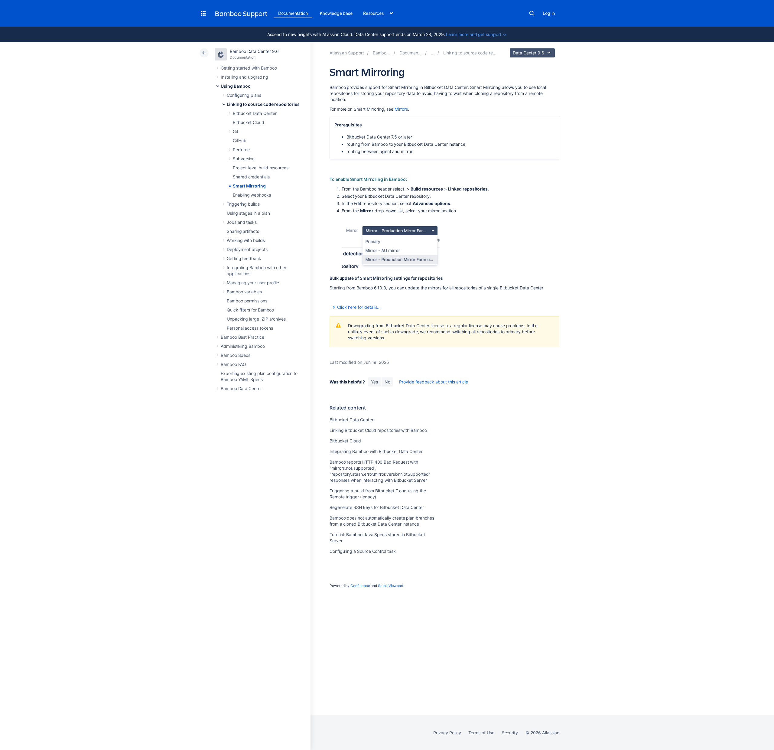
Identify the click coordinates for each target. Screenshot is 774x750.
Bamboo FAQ (233, 364)
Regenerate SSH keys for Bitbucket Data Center (377, 507)
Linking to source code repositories (263, 104)
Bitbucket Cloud (248, 122)
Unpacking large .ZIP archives (256, 318)
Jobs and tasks (242, 222)
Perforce (241, 149)
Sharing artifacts (243, 231)
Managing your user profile (253, 282)
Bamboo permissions (247, 300)
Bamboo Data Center (241, 388)
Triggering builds (243, 204)
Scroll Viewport (390, 585)
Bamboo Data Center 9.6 (254, 51)
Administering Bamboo (243, 346)
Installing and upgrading (244, 77)
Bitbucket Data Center (255, 113)
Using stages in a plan (248, 213)
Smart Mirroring (249, 185)
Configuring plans (244, 95)
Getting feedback (244, 258)
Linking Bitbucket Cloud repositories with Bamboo (378, 430)
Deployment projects (247, 249)
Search (532, 13)
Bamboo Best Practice (242, 337)
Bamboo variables (244, 291)
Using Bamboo (236, 86)
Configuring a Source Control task (363, 551)
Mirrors (401, 109)
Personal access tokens (250, 328)
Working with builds (246, 240)
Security (510, 732)
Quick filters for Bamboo (250, 309)
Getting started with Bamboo (249, 67)
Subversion (244, 158)
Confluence (360, 585)
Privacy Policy (447, 732)
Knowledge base (336, 13)
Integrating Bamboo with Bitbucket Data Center (376, 451)
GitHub (239, 140)
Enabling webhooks (252, 194)
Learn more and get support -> (476, 34)
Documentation (293, 13)
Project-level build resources (260, 167)
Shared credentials (251, 176)
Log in (549, 13)
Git (235, 131)
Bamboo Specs (235, 355)
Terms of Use (481, 732)
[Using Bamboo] (432, 52)
